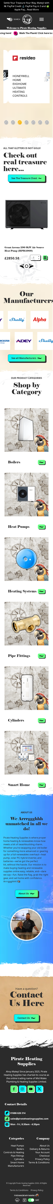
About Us (45, 1145)
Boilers (20, 1149)
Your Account (42, 1152)
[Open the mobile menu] (41, 19)
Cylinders (19, 1159)
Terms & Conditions (39, 1162)
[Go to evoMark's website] (26, 1195)
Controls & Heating (14, 1152)
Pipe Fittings (17, 1155)
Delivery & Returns (40, 1149)
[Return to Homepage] (27, 19)
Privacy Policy (42, 1159)
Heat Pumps (17, 1145)
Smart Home (17, 1162)
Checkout (44, 1155)
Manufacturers (16, 1165)
